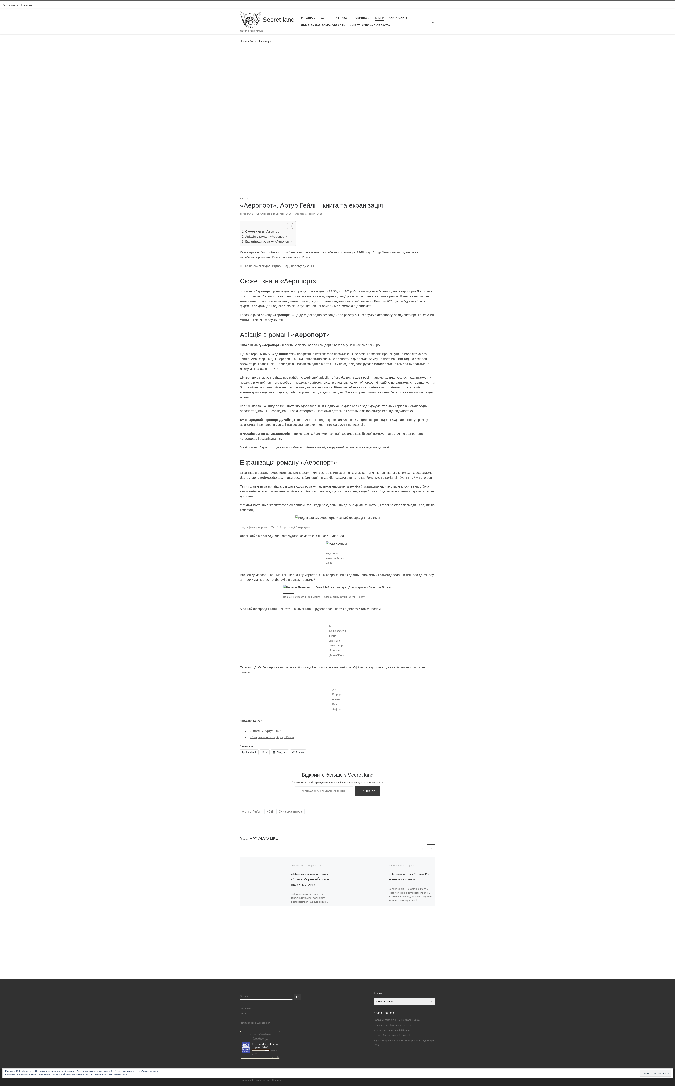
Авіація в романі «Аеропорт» (266, 236)
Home (243, 41)
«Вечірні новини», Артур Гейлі (272, 737)
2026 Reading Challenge (260, 1036)
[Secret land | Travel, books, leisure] (250, 19)
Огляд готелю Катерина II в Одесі (393, 1025)
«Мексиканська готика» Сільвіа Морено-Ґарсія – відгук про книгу (310, 879)
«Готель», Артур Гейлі (266, 731)
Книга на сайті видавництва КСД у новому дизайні (277, 266)
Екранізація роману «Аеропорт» (268, 241)
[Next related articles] (431, 848)
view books (275, 1057)
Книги (252, 41)
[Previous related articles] (422, 848)
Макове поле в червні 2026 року (392, 1030)
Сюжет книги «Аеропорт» (263, 231)
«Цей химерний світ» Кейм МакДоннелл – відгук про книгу (404, 1042)
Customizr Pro (262, 1080)
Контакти (245, 1013)
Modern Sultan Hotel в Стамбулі (392, 1035)
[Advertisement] (337, 954)
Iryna (250, 214)
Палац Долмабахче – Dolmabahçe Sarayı (397, 1019)
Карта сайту (247, 1008)
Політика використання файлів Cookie (108, 1074)
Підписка (367, 790)
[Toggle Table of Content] (288, 226)
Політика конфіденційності (255, 1022)
